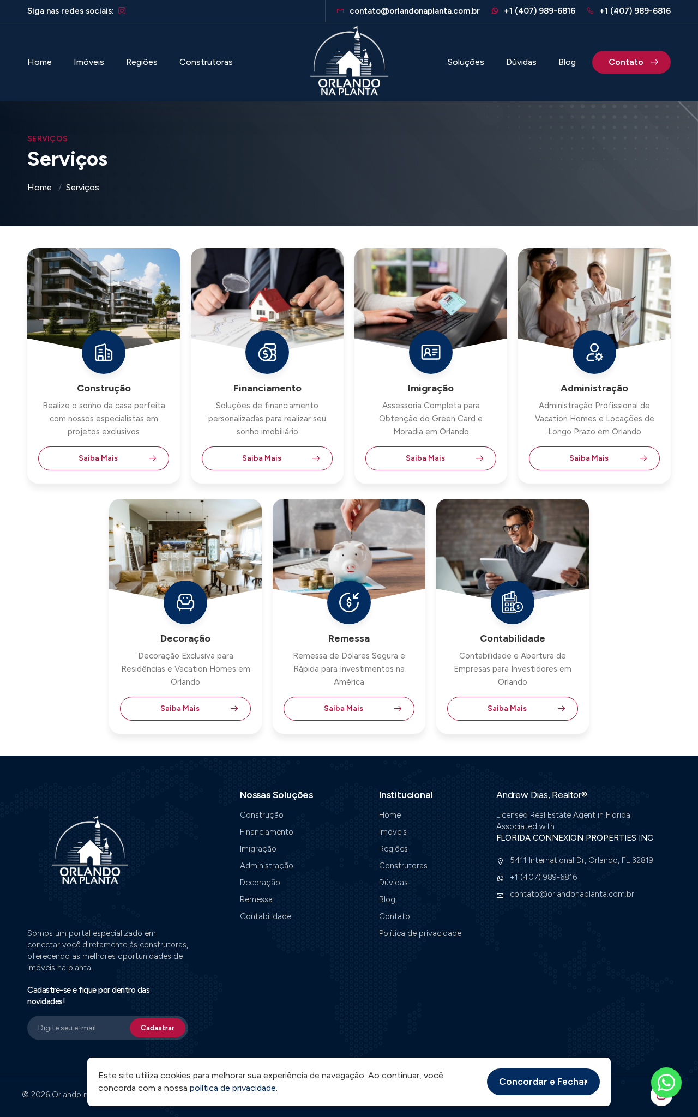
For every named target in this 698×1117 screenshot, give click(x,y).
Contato (626, 62)
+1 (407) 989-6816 (538, 11)
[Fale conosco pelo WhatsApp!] (666, 1082)
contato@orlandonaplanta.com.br (572, 894)
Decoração (260, 882)
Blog (567, 62)
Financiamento (266, 832)
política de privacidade (233, 1088)
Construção (262, 815)
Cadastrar (157, 1028)
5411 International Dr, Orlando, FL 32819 (581, 860)
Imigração (258, 849)
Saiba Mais (98, 458)
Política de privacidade (420, 933)
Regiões (142, 62)
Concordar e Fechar (543, 1081)
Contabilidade (265, 916)
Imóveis (89, 62)
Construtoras (206, 62)
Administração (266, 866)
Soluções (466, 62)
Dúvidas (521, 62)
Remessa (256, 899)
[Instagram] (121, 11)
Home (39, 62)
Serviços (82, 187)
